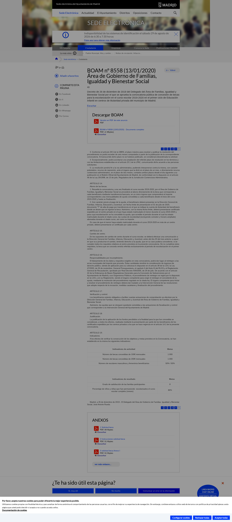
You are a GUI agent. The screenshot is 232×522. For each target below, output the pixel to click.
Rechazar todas (202, 517)
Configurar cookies (181, 517)
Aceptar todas (221, 517)
